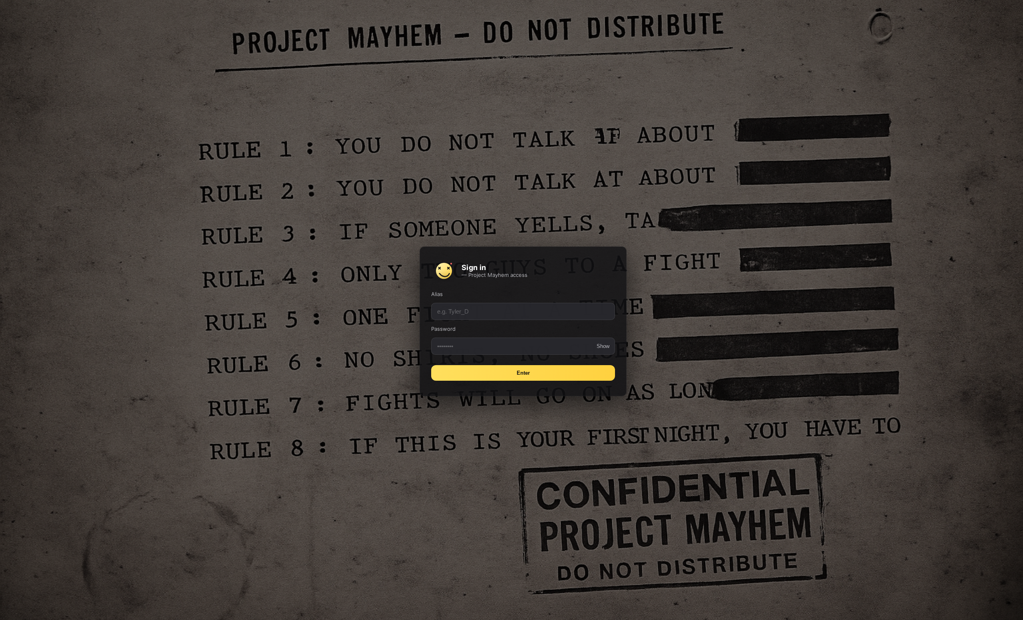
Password (443, 329)
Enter (523, 373)
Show (603, 346)
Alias (437, 294)
